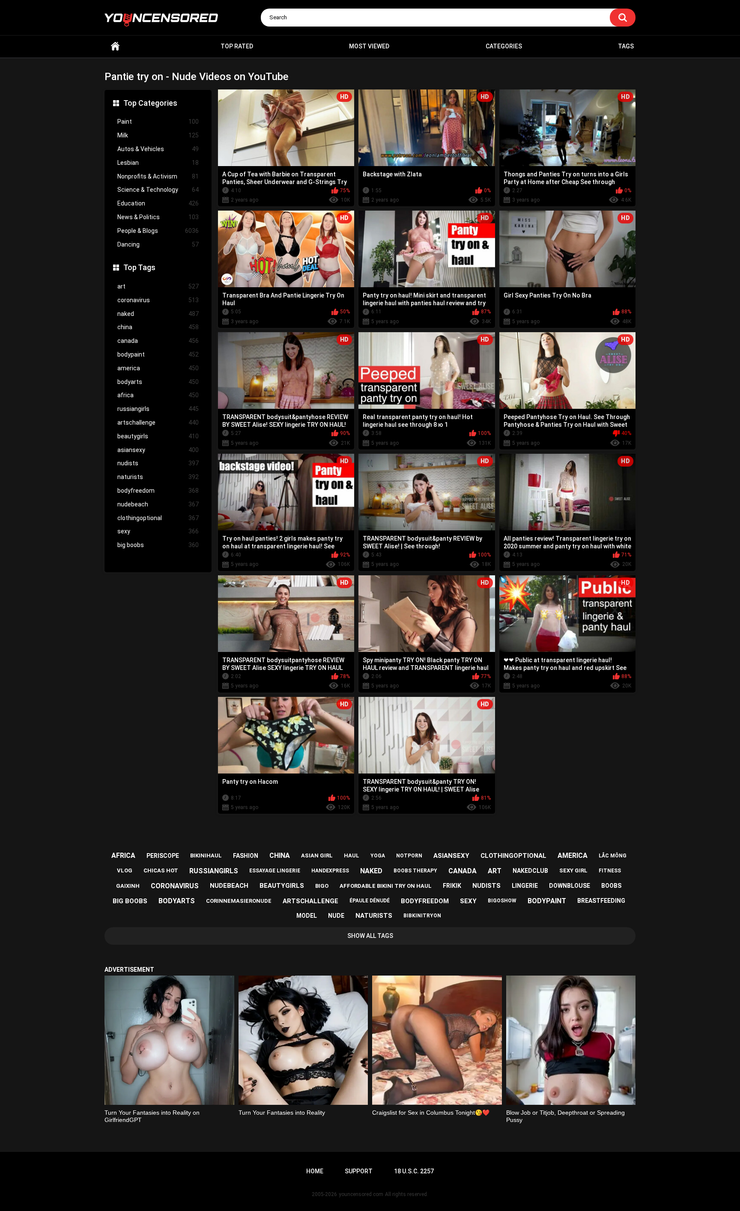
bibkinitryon (422, 916)
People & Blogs (158, 230)
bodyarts (158, 381)
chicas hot (160, 870)
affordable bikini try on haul (386, 886)
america (158, 368)
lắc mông (613, 856)
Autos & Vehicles (158, 149)
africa (158, 395)
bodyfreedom (158, 490)
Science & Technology (158, 189)
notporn (409, 856)
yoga (377, 856)
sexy (158, 531)
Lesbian (158, 162)
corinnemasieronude (239, 901)
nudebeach (158, 504)
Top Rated (237, 46)
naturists (158, 476)
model (306, 915)
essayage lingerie (274, 871)
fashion (245, 855)
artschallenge (158, 422)
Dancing (158, 244)
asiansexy (158, 449)
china (158, 327)
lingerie (525, 885)
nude (336, 915)
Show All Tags (370, 935)
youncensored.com (361, 1194)
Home (115, 46)
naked (158, 313)
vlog (124, 870)
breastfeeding (601, 900)
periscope (162, 855)
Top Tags (139, 267)
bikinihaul (206, 855)
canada (158, 340)
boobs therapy (415, 871)
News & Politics (158, 217)
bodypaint (158, 354)
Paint (158, 121)
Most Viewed (369, 46)
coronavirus (158, 300)
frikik (452, 885)
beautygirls (158, 436)
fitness (610, 871)
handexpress (330, 871)
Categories (504, 46)
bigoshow (502, 901)
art (158, 286)
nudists (158, 463)
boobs (611, 885)
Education (158, 203)
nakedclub (530, 870)
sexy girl (573, 870)
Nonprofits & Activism (158, 176)
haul (351, 855)
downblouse (569, 885)
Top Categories (150, 102)
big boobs (158, 545)
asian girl (317, 855)
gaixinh (128, 886)
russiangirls (158, 408)
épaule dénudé (369, 901)
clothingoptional (158, 518)
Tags (626, 46)
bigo (321, 886)
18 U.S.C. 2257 (414, 1171)
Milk (158, 135)
